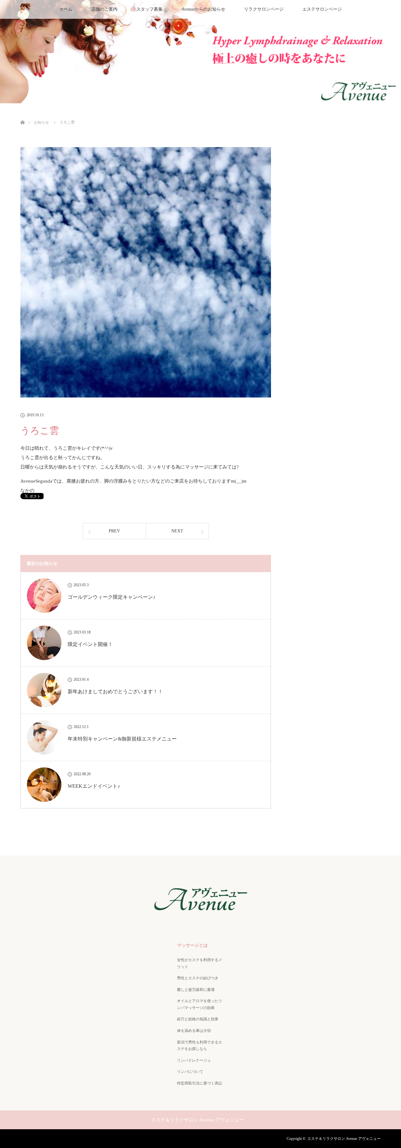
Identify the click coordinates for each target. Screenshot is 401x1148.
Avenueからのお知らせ (203, 9)
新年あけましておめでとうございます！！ (115, 691)
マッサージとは (192, 945)
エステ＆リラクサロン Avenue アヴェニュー (344, 1138)
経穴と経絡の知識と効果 (197, 1019)
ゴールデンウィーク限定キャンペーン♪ (111, 597)
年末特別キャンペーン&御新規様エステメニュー (122, 738)
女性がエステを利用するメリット (199, 963)
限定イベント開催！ (90, 644)
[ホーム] (22, 115)
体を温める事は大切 (194, 1030)
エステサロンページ (322, 9)
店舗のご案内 (104, 9)
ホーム (65, 9)
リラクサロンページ (264, 9)
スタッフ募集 (149, 9)
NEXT (177, 531)
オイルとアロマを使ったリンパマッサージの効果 (199, 1004)
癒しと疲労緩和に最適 (196, 989)
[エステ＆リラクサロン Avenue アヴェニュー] (200, 914)
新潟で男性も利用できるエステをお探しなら (199, 1045)
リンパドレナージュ (194, 1060)
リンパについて (190, 1071)
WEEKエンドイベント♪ (94, 786)
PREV (114, 531)
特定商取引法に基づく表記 (199, 1083)
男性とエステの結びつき (197, 978)
